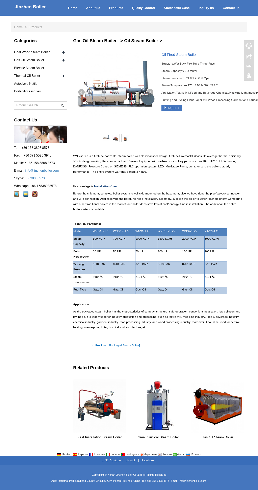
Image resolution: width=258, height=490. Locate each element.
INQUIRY (173, 108)
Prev (81, 92)
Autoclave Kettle (25, 83)
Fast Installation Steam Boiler (99, 437)
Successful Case (177, 8)
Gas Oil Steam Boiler (217, 437)
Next (150, 92)
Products (116, 8)
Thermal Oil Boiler (27, 75)
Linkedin (131, 460)
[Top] (249, 77)
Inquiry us (206, 8)
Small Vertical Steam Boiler (158, 437)
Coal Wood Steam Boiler (32, 52)
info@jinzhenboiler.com (42, 170)
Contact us (231, 8)
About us (93, 8)
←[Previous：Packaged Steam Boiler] (116, 345)
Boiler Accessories (27, 91)
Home (72, 8)
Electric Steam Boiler (29, 68)
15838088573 (35, 178)
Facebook (147, 460)
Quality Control (143, 8)
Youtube (115, 460)
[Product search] (62, 105)
